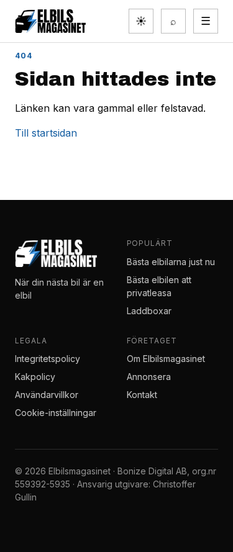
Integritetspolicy (47, 358)
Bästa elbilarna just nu (171, 261)
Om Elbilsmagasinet (166, 358)
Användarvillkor (46, 394)
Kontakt (142, 394)
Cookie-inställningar (55, 412)
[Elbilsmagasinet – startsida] (50, 21)
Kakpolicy (35, 376)
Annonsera (149, 376)
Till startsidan (46, 133)
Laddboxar (149, 310)
